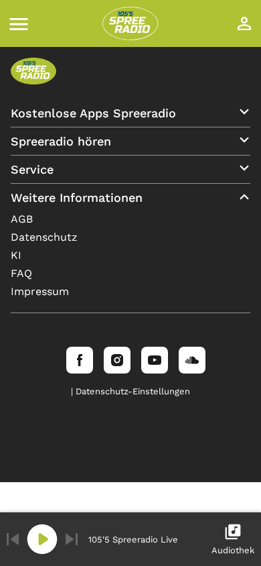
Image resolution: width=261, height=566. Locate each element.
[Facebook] (79, 360)
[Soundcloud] (192, 360)
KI (16, 255)
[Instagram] (117, 360)
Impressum (40, 291)
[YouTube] (154, 360)
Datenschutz (44, 237)
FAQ (21, 273)
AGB (22, 219)
